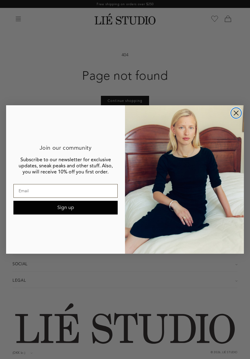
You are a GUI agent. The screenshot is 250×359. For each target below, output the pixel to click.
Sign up (65, 207)
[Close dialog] (236, 113)
